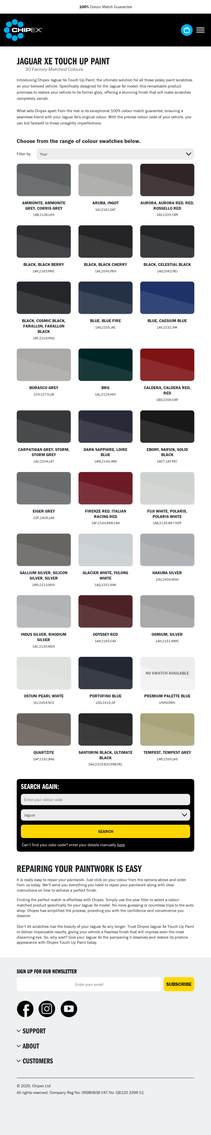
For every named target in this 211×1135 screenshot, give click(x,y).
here (121, 844)
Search (105, 831)
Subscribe (179, 984)
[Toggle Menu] (200, 29)
